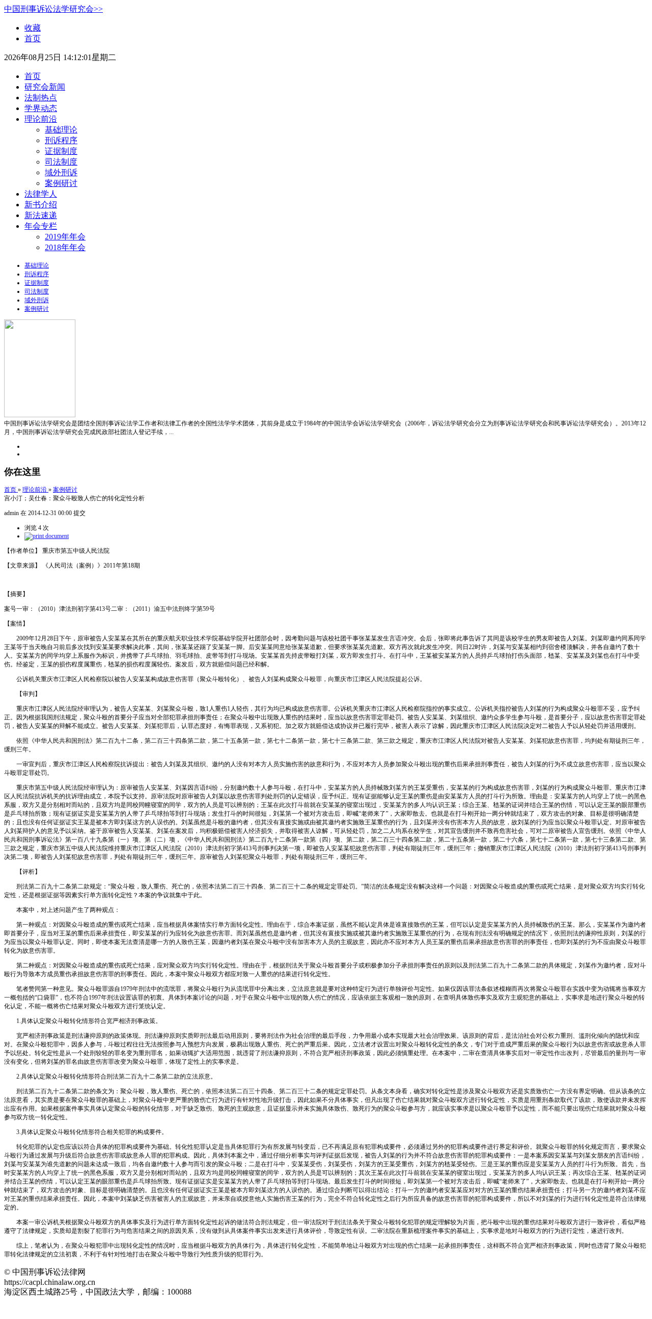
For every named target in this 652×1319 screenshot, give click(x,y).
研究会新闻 (44, 87)
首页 (32, 38)
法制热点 (40, 97)
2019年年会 (65, 236)
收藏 (32, 27)
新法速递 (40, 215)
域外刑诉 (61, 172)
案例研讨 (61, 183)
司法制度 (61, 161)
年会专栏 (40, 226)
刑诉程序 (61, 140)
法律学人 (40, 194)
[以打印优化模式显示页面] (46, 536)
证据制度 (61, 151)
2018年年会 (65, 247)
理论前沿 (40, 119)
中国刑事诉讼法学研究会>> (53, 9)
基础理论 (61, 129)
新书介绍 (40, 204)
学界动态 (40, 108)
